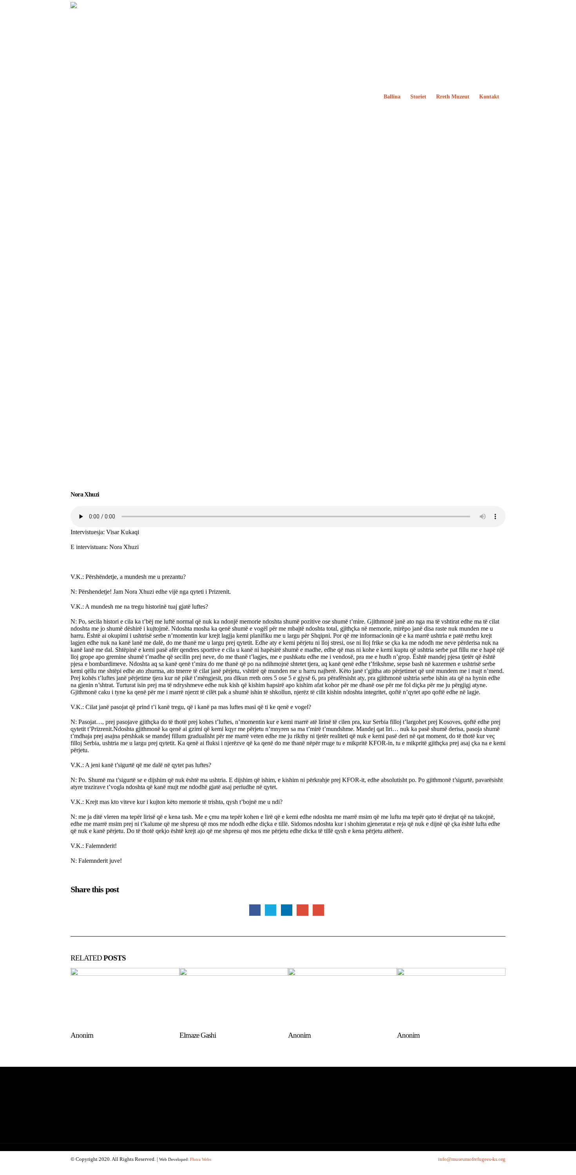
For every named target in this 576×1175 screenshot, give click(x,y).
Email (318, 910)
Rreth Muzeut (452, 97)
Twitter (270, 910)
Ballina (392, 97)
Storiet (418, 97)
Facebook (255, 910)
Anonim (82, 1035)
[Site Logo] (165, 96)
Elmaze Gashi (197, 1035)
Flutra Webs (200, 1159)
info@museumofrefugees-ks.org (471, 1159)
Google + (302, 910)
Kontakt (489, 97)
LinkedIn (286, 910)
